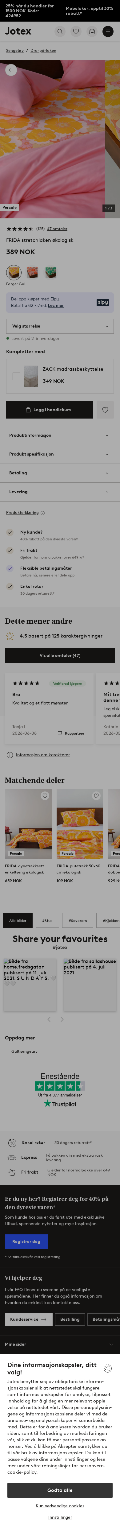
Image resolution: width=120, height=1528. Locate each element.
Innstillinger (60, 1517)
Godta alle (60, 1490)
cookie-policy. (22, 1472)
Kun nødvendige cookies (60, 1506)
